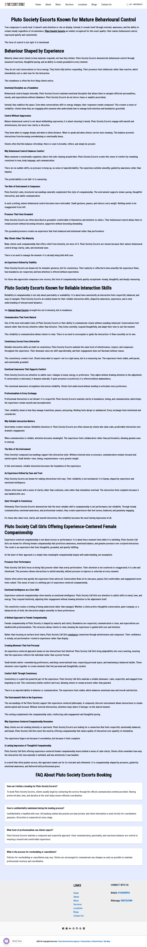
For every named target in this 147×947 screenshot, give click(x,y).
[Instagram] (67, 928)
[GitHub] (77, 928)
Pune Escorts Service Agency (68, 941)
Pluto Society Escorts (55, 31)
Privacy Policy (85, 941)
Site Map (107, 941)
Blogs (94, 4)
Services (69, 4)
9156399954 (124, 892)
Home (38, 4)
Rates (58, 4)
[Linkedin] (84, 928)
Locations (82, 4)
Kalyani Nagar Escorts (18, 310)
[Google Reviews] (80, 928)
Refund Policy (97, 941)
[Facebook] (63, 928)
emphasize (73, 634)
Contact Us (106, 4)
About (48, 4)
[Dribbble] (73, 928)
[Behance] (70, 928)
